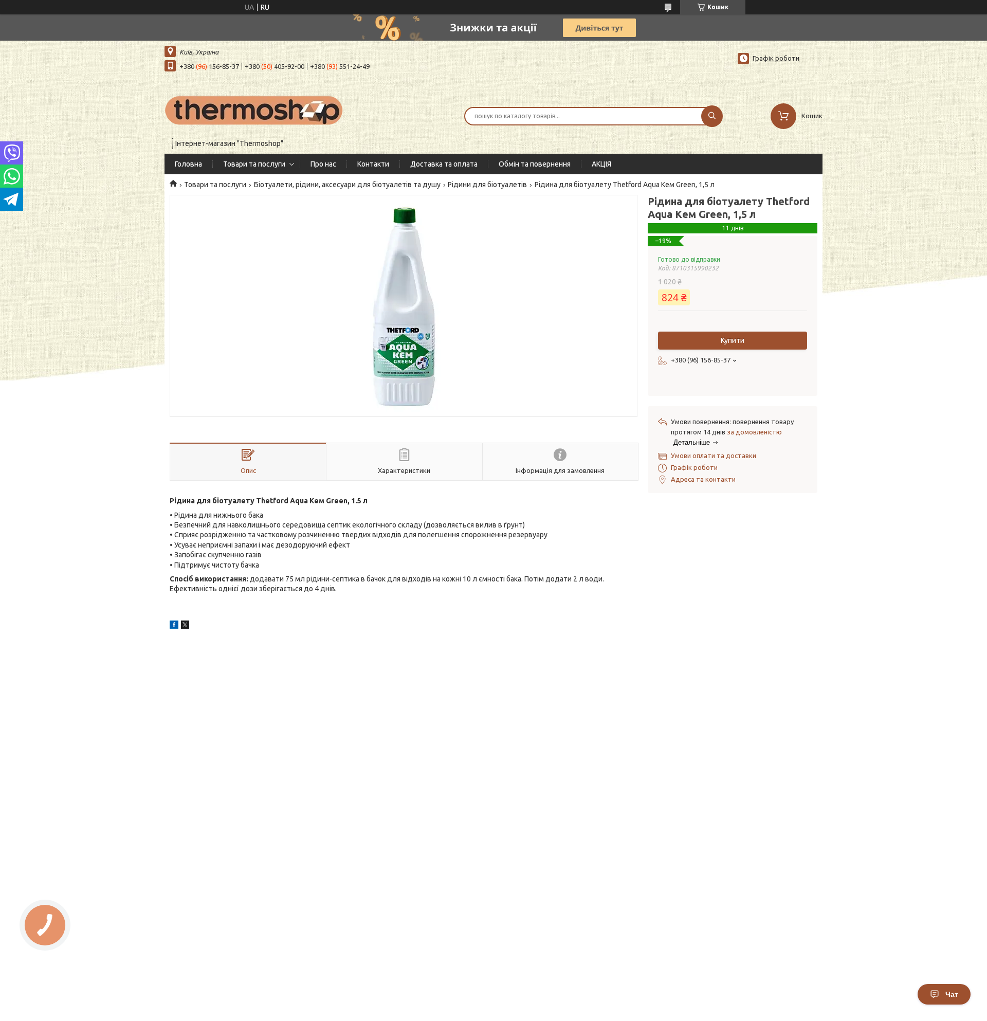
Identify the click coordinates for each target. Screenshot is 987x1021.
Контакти (373, 164)
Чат (951, 994)
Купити (732, 340)
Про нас (323, 164)
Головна (188, 164)
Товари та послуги (254, 164)
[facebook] (174, 626)
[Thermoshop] (254, 109)
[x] (185, 626)
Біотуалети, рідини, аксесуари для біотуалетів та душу (347, 184)
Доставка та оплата (444, 164)
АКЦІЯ (601, 164)
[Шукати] (712, 116)
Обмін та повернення (535, 164)
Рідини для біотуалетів (487, 184)
